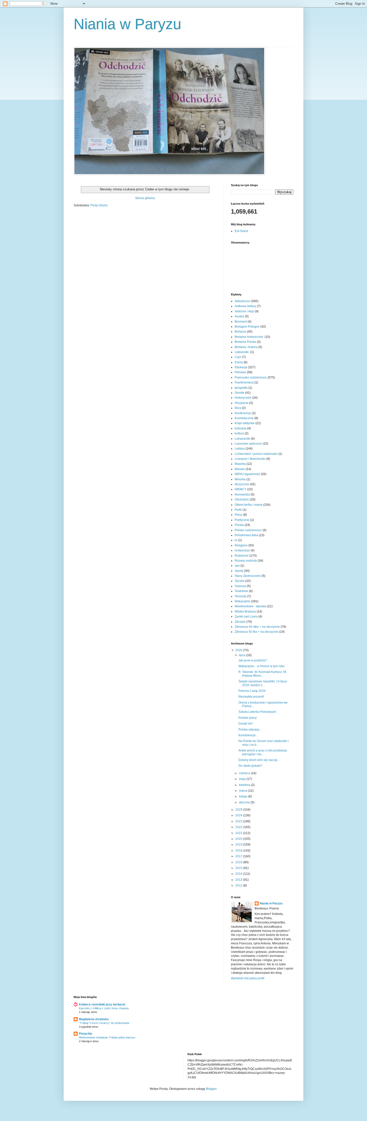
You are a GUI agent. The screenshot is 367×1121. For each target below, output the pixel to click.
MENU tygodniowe (247, 474)
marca (243, 790)
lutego (243, 796)
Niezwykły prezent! (251, 696)
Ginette (239, 392)
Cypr (238, 357)
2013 (239, 879)
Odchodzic (242, 499)
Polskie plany (247, 718)
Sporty (239, 571)
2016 (239, 862)
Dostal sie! (245, 723)
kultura (239, 433)
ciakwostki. (242, 352)
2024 (239, 815)
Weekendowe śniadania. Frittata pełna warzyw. (107, 1037)
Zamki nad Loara (246, 616)
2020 (239, 839)
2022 (239, 827)
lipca (242, 655)
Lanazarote (242, 438)
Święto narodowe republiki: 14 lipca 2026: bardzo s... (262, 683)
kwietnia (245, 785)
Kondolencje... (248, 735)
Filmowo (240, 372)
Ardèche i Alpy (244, 311)
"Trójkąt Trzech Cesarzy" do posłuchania (104, 1022)
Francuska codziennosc (251, 377)
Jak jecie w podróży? (252, 660)
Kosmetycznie (244, 418)
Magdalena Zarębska (94, 1019)
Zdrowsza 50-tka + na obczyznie (256, 631)
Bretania (240, 331)
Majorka (240, 464)
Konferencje (243, 413)
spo (237, 565)
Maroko (240, 469)
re (236, 540)
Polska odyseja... (249, 729)
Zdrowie (240, 621)
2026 (239, 650)
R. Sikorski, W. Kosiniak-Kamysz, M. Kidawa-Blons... (262, 673)
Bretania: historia (246, 347)
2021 (239, 833)
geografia (241, 387)
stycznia (245, 802)
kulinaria (240, 428)
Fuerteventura (244, 382)
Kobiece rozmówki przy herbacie (102, 1004)
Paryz (238, 514)
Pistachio (85, 1033)
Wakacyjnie (242, 601)
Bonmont (241, 321)
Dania (239, 362)
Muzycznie (242, 484)
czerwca (245, 773)
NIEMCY (240, 489)
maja (242, 779)
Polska (239, 525)
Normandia (242, 494)
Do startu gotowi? (250, 765)
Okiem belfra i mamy (248, 504)
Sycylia (239, 581)
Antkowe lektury (245, 306)
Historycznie (243, 397)
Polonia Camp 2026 (252, 691)
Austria (239, 316)
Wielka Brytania (245, 611)
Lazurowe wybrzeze (248, 443)
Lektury (240, 448)
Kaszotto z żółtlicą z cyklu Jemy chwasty (104, 1008)
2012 (239, 885)
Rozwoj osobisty (246, 560)
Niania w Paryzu (127, 24)
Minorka (240, 479)
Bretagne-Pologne (247, 326)
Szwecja (240, 586)
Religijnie (241, 545)
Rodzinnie (242, 555)
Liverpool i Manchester (250, 459)
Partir (238, 509)
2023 (239, 821)
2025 (239, 809)
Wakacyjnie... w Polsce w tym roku (261, 666)
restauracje (242, 550)
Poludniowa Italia (246, 535)
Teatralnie (241, 591)
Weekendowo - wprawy (250, 606)
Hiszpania (241, 403)
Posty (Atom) (99, 205)
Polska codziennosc (248, 530)
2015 (239, 868)
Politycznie (242, 520)
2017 (239, 856)
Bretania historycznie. (249, 337)
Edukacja (241, 367)
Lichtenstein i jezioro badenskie (256, 454)
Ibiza (238, 408)
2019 (239, 844)
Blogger (211, 1089)
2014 (239, 873)
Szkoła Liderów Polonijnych (257, 712)
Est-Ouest (241, 231)
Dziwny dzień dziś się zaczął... (258, 760)
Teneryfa (240, 596)
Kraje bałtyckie (245, 423)
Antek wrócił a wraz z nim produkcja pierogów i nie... (262, 752)
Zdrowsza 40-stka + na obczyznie (257, 626)
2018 (239, 850)
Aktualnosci (242, 301)
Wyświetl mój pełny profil (247, 978)
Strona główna (145, 198)
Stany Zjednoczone (248, 576)
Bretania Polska (245, 342)
